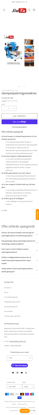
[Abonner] (30, 358)
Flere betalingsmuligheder (19, 127)
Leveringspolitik (14, 410)
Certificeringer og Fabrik (12, 316)
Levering (4, 100)
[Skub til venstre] (15, 86)
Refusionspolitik (22, 404)
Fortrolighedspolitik (11, 297)
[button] (4, 10)
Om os (6, 292)
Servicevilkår (8, 311)
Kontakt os (8, 288)
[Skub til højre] (24, 86)
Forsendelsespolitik (10, 307)
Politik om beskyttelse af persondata (16, 407)
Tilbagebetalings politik (12, 302)
